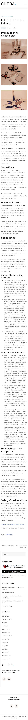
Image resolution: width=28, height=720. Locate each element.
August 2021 (5, 639)
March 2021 (5, 652)
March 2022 (5, 629)
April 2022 (5, 626)
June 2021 (5, 646)
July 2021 (5, 642)
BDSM (3, 27)
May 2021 (5, 649)
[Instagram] (9, 679)
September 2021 (7, 636)
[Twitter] (4, 679)
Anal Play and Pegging (7, 545)
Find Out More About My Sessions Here (12, 524)
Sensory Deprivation (8, 592)
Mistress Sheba (13, 27)
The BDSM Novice (7, 606)
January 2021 (6, 659)
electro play (9, 534)
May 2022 (5, 622)
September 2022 (7, 619)
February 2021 (6, 655)
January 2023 (6, 616)
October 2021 (6, 632)
